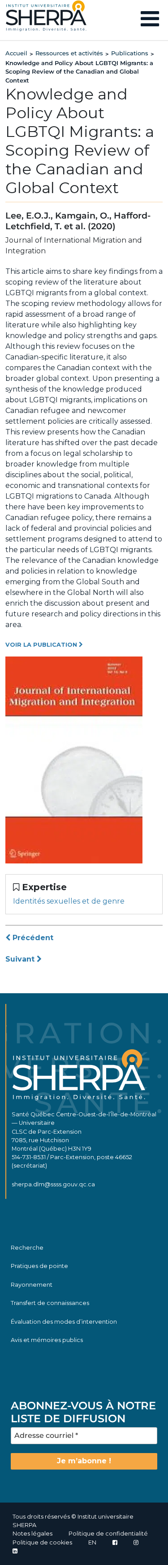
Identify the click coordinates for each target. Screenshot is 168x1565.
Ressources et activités (69, 53)
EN (92, 1542)
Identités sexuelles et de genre (69, 901)
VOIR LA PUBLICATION (42, 644)
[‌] (136, 1542)
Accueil (16, 53)
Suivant (21, 959)
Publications (129, 53)
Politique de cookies (42, 1542)
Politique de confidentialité (108, 1533)
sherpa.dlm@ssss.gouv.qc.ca (53, 1184)
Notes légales (32, 1533)
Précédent (31, 937)
